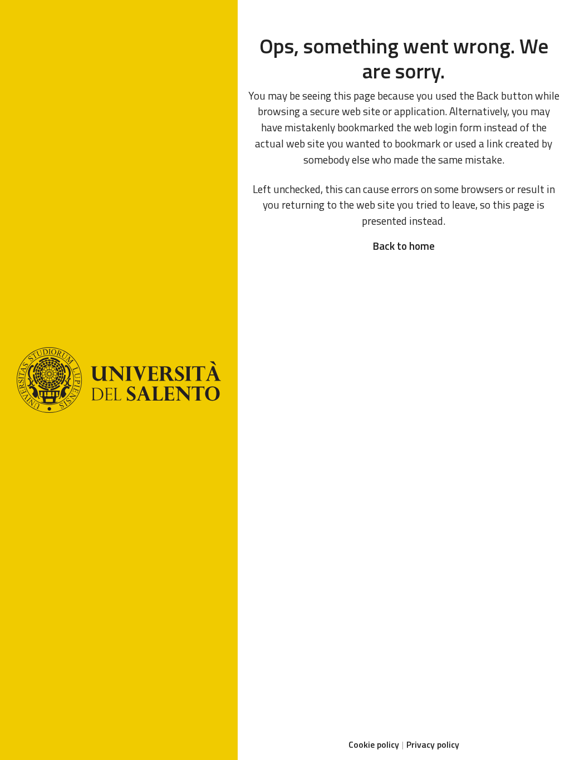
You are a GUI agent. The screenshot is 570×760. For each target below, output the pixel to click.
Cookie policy (373, 744)
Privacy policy (432, 744)
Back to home (403, 246)
